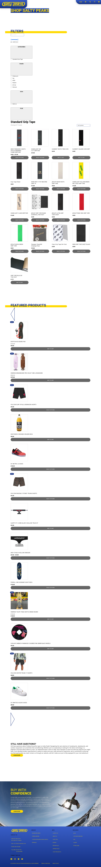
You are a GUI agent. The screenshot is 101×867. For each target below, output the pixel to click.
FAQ (74, 839)
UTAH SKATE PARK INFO (78, 836)
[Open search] (90, 2)
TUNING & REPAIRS (35, 836)
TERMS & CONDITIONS (45, 863)
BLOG (74, 833)
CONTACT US (55, 833)
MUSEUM (54, 842)
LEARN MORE (16, 755)
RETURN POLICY (56, 845)
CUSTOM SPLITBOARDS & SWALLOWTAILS (40, 839)
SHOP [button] (80, 2)
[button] (85, 2)
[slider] (11, 39)
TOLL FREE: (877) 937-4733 (16, 849)
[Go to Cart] (99, 2)
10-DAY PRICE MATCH (57, 851)
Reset (16, 42)
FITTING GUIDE (76, 845)
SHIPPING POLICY (56, 848)
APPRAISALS (34, 842)
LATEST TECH (55, 839)
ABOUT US (55, 836)
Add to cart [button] (61, 157)
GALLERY (75, 842)
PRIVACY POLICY (56, 863)
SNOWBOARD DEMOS (36, 833)
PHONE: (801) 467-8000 (15, 846)
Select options (20, 157)
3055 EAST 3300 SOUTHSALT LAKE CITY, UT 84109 (16, 839)
